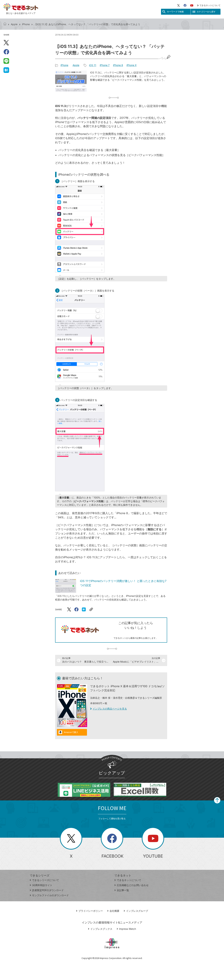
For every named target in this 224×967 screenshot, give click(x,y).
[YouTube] (191, 5)
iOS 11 (92, 65)
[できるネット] (5, 24)
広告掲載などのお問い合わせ (133, 885)
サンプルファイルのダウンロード (50, 895)
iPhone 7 (105, 65)
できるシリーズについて (45, 880)
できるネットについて (210, 5)
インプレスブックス (101, 928)
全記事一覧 (123, 890)
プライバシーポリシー (90, 910)
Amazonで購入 (71, 732)
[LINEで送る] (6, 61)
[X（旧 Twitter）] (178, 5)
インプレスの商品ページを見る (110, 708)
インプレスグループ (137, 910)
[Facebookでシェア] (6, 52)
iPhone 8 (118, 65)
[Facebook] (185, 5)
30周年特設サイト (42, 885)
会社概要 (114, 910)
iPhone (26, 24)
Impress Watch (127, 928)
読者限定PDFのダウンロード (48, 890)
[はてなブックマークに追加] (6, 70)
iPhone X (131, 65)
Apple (14, 24)
